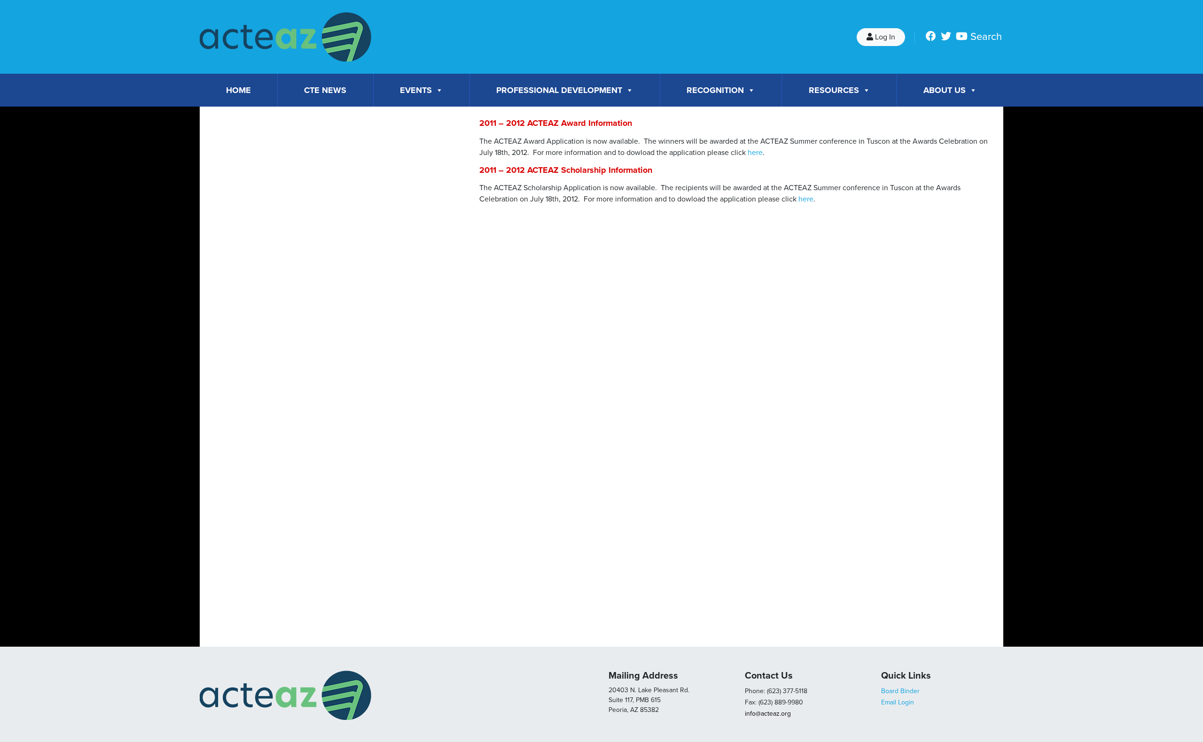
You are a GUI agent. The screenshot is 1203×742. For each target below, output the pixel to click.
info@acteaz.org (768, 714)
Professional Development (559, 90)
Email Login (897, 702)
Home (238, 90)
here (755, 152)
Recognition (715, 90)
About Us (944, 90)
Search (986, 37)
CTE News (325, 90)
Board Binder (900, 691)
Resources (834, 90)
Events (416, 90)
